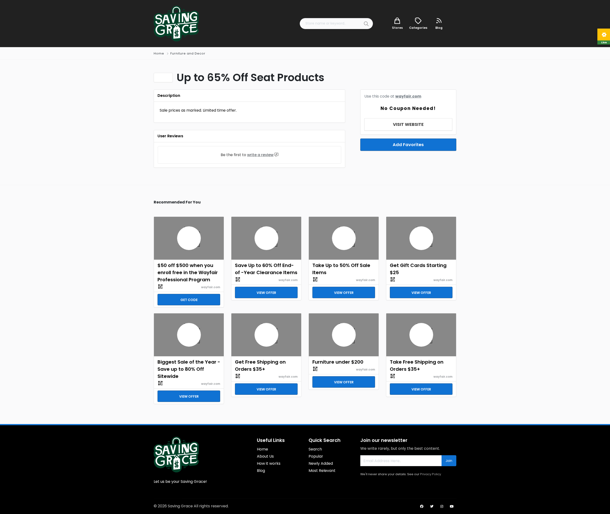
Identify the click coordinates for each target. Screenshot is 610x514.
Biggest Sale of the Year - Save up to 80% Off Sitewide (189, 369)
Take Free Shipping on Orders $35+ (416, 365)
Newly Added (321, 463)
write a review (260, 155)
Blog (261, 470)
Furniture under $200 (337, 362)
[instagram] (442, 506)
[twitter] (432, 506)
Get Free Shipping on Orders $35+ (260, 365)
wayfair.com (408, 96)
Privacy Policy (430, 474)
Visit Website (408, 124)
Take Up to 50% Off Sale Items (341, 269)
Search (315, 449)
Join (449, 460)
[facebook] (422, 506)
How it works (268, 463)
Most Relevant (322, 470)
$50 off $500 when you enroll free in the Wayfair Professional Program (188, 272)
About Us (265, 456)
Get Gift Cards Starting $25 (418, 269)
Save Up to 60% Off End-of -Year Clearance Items (266, 269)
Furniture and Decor (187, 53)
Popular (316, 456)
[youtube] (452, 506)
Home (159, 53)
